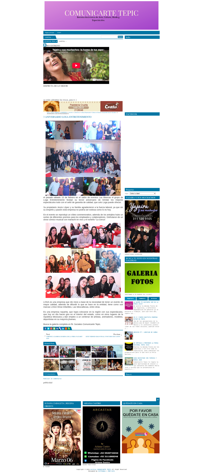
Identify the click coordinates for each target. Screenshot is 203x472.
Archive (154, 298)
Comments (142, 298)
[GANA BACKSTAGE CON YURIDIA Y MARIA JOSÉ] (129, 361)
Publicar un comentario (52, 379)
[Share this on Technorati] (69, 328)
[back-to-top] (158, 399)
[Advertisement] (86, 92)
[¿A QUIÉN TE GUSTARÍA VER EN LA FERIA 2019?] (129, 305)
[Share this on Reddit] (66, 328)
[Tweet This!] (48, 328)
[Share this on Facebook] (45, 328)
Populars (130, 298)
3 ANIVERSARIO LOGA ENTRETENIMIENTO (67, 116)
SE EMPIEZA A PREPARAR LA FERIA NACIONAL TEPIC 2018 (146, 344)
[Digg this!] (57, 328)
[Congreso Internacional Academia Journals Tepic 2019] (67, 365)
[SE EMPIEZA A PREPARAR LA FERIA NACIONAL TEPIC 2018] (129, 346)
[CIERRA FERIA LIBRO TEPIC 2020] (83, 352)
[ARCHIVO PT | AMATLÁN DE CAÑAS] (129, 335)
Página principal (49, 32)
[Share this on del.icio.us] (60, 328)
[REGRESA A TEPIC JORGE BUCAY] (83, 365)
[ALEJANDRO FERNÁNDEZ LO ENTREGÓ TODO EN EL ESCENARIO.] (51, 352)
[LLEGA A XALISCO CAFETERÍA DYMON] (115, 365)
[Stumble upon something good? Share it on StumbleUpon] (54, 328)
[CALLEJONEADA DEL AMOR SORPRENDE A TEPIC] (99, 352)
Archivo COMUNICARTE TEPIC (100, 469)
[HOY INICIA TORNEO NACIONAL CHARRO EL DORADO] (99, 365)
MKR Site (111, 471)
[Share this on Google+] (51, 328)
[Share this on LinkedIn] (63, 328)
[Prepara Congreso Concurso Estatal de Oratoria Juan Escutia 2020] (115, 352)
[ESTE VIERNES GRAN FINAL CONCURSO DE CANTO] (67, 352)
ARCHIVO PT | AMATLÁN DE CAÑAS (145, 332)
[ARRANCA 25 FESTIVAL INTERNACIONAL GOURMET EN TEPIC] (51, 365)
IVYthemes (102, 471)
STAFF (59, 32)
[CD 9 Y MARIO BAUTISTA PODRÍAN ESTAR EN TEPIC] (129, 320)
